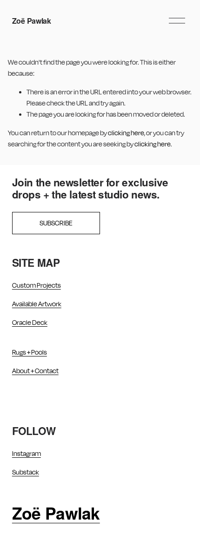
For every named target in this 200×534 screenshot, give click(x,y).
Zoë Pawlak (31, 20)
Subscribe (56, 223)
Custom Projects (36, 285)
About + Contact (35, 371)
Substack (25, 472)
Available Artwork (36, 304)
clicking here (126, 133)
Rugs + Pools (29, 352)
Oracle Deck (29, 322)
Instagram (26, 453)
